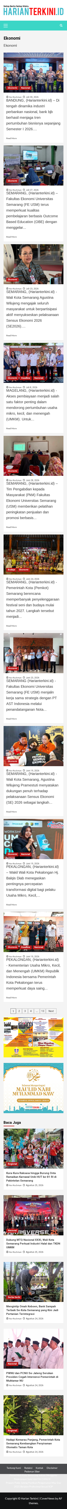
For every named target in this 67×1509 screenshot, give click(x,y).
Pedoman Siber (32, 1471)
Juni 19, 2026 (32, 770)
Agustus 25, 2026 (34, 1185)
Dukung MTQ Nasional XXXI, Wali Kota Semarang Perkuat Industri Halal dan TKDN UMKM (33, 1243)
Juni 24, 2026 (32, 579)
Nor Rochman (15, 1185)
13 (42, 1011)
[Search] (61, 25)
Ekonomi (12, 88)
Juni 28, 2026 (32, 480)
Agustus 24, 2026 (34, 1318)
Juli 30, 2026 (32, 97)
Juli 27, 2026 (32, 190)
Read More (11, 138)
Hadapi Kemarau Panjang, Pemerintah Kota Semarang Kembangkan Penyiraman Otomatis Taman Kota (33, 1443)
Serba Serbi (14, 1297)
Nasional (25, 88)
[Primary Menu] (7, 25)
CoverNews (47, 1498)
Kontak (39, 1467)
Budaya (11, 569)
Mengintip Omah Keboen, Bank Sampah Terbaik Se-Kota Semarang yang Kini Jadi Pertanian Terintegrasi (32, 1310)
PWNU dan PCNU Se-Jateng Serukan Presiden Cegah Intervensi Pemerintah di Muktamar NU (32, 1377)
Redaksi (28, 1467)
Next (51, 1011)
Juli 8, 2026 (31, 387)
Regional (12, 1164)
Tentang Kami (14, 1467)
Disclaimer (52, 1467)
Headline (25, 378)
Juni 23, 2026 (32, 677)
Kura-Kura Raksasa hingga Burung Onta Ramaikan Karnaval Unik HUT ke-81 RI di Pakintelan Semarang (31, 1176)
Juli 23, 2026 (32, 288)
